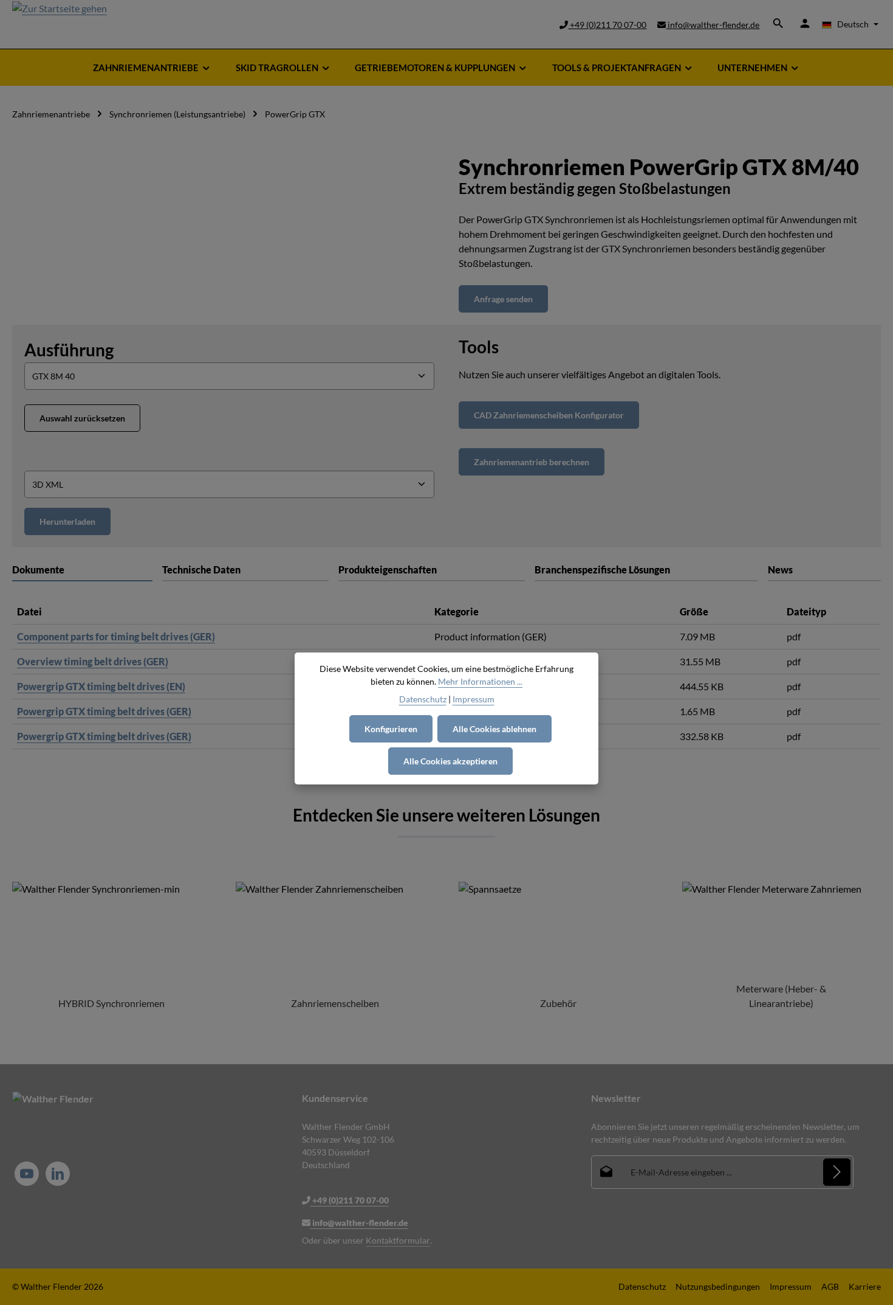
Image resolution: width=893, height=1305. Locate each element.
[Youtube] (27, 1173)
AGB (830, 1286)
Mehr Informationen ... (480, 681)
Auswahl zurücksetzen (82, 418)
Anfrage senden (503, 299)
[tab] (245, 570)
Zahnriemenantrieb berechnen (531, 462)
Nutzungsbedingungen (718, 1286)
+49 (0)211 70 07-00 (607, 24)
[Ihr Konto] (805, 23)
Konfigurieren (390, 729)
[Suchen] (778, 23)
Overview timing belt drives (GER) (92, 661)
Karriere (865, 1286)
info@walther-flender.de (712, 24)
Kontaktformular (398, 1240)
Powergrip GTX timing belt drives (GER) (104, 711)
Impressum (791, 1286)
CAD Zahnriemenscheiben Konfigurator (549, 415)
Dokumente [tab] (38, 569)
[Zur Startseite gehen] (59, 24)
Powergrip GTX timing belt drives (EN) (101, 686)
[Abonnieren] (836, 1172)
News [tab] (780, 569)
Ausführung (69, 349)
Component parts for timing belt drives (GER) (116, 636)
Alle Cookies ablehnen (494, 729)
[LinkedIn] (58, 1173)
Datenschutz (642, 1286)
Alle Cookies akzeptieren (450, 761)
